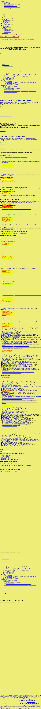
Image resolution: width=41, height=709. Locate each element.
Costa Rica (4, 12)
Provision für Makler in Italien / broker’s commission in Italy (12, 438)
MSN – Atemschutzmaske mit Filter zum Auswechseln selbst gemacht (14, 381)
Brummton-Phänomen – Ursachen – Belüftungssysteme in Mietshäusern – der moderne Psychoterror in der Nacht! (21, 379)
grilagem (21, 696)
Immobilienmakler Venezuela (9, 30)
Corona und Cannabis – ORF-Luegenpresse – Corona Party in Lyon (13, 389)
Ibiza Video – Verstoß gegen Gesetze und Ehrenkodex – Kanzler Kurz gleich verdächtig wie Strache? (19, 400)
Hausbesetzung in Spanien (32, 696)
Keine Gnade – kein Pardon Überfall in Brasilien (13, 136)
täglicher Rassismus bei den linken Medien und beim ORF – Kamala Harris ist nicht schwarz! (18, 334)
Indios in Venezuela (2, 700)
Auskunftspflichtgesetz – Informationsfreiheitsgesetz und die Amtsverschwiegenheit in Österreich (18, 195)
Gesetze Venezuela (7, 29)
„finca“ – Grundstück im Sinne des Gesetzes (9, 426)
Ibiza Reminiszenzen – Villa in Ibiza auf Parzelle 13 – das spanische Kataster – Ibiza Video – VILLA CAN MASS (21, 386)
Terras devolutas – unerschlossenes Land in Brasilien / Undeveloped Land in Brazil (16, 444)
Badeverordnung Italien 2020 (22, 695)
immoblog (4, 413)
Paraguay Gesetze (7, 21)
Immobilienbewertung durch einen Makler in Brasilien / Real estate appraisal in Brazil (16, 350)
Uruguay (3, 23)
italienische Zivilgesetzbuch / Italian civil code (10, 700)
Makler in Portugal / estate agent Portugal (9, 407)
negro (11, 705)
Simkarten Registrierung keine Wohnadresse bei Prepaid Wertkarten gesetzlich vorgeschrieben (18, 398)
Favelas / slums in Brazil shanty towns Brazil (9, 363)
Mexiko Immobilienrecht (8, 15)
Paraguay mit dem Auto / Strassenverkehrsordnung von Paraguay (13, 419)
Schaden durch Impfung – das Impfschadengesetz (10, 371)
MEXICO (4, 14)
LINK (6, 126)
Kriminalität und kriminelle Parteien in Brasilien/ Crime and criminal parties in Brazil (16, 384)
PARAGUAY (4, 19)
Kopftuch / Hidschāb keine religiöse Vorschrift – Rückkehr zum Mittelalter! (14, 187)
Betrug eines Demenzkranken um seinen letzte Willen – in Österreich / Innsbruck (15, 351)
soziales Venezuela (7, 32)
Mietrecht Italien (4, 703)
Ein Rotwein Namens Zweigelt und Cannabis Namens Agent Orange (13, 405)
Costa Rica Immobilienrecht (9, 13)
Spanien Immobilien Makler (9, 89)
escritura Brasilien (36, 695)
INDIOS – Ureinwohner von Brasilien (10, 6)
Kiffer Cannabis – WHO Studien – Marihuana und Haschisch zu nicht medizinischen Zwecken (22, 74)
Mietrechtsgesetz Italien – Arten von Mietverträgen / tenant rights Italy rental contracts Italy (21, 82)
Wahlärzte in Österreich (4, 221)
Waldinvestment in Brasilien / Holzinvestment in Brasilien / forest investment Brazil (16, 406)
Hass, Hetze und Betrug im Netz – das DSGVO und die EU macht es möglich (15, 366)
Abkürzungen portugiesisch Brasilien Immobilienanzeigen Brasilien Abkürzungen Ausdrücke (18, 365)
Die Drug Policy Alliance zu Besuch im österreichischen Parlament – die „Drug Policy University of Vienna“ (20, 390)
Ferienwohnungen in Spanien (11, 696)
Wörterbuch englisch (7, 27)
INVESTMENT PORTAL (6, 458)
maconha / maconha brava (6, 354)
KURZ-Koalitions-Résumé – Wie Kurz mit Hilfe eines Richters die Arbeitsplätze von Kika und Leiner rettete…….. (21, 352)
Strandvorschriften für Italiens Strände (21, 706)
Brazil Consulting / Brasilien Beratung (6, 463)
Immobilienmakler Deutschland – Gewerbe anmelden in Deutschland (13, 423)
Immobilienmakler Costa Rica (21, 697)
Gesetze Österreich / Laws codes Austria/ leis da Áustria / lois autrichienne (16, 76)
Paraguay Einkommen (6, 133)
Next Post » (10, 175)
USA (3, 25)
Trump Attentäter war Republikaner (8, 333)
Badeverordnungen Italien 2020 (14, 695)
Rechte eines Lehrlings (13, 706)
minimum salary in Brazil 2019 (28, 132)
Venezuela (4, 28)
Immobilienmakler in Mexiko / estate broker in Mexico (11, 408)
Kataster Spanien (32, 700)
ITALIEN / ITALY (5, 80)
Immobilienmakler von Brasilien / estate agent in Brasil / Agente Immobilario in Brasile (16, 420)
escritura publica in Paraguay (3, 696)
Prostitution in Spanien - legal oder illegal (5, 706)
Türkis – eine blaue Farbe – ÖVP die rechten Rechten (11, 336)
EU (2, 589)
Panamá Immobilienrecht (8, 18)
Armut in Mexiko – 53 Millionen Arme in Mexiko (10, 435)
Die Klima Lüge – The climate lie (7, 596)
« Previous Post (2, 175)
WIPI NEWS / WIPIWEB (9, 37)
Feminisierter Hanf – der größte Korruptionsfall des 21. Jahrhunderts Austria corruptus (16, 342)
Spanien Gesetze (7, 87)
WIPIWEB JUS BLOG (6, 457)
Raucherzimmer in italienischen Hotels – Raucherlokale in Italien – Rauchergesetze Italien (17, 364)
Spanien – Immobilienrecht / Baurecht (10, 86)
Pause (6, 175)
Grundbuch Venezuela (25, 696)
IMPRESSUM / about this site (7, 455)
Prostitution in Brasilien (35, 705)
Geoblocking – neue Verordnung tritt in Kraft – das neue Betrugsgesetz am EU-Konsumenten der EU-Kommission (21, 339)
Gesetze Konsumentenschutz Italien (10, 83)
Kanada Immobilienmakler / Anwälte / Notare (12, 10)
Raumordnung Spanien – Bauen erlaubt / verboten (10, 445)
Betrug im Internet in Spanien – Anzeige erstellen (10, 436)
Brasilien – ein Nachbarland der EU (8, 203)
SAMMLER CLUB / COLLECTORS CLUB (10, 459)
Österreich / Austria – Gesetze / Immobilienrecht (12, 75)
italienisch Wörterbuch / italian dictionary (11, 84)
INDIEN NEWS (5, 33)
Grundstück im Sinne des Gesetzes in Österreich (10, 430)
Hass (28, 696)
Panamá (3, 17)
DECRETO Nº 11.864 (12, 127)
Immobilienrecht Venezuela (8, 31)
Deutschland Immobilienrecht (9, 78)
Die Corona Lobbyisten (6, 216)
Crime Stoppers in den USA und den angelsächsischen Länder (12, 377)
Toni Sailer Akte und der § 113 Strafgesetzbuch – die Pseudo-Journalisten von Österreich (17, 439)
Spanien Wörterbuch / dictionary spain (10, 92)
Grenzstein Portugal (17, 696)
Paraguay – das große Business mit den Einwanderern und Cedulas (13, 411)
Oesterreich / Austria (5, 65)
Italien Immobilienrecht (8, 81)
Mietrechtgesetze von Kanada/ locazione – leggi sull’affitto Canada (13, 437)
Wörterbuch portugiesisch (8, 8)
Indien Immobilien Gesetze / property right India (12, 34)
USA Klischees (6, 26)
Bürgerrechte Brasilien (8, 157)
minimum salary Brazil (19, 132)
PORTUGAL (4, 93)
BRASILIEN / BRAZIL (6, 2)
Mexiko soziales (7, 16)
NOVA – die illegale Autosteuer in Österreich (9, 442)
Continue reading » (3, 131)
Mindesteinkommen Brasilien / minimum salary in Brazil (15, 100)
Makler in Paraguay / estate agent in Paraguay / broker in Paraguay (13, 421)
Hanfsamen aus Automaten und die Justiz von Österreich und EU (13, 443)
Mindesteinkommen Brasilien (10, 132)
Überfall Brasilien (24, 157)
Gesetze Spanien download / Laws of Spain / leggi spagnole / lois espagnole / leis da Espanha (20, 91)
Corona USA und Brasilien (6, 378)
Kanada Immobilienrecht (8, 11)
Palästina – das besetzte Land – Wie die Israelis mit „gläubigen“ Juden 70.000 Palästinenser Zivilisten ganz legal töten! (7, 192)
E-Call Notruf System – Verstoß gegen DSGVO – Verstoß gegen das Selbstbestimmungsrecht (18, 415)
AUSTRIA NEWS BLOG (8, 66)
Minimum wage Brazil (16, 157)
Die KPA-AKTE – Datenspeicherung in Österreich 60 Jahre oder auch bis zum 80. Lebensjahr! (22, 71)
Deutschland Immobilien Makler (9, 79)
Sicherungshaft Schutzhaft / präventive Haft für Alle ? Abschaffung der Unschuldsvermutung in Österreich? (20, 409)
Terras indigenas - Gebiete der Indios (30, 706)
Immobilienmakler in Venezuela (33, 697)
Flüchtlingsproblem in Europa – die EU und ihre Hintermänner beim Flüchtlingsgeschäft (17, 414)
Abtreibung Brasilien (5, 695)
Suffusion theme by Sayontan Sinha (24, 708)
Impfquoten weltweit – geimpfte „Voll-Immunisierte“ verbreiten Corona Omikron (15, 346)
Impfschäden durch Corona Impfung (23, 699)
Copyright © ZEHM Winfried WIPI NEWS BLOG (9, 708)
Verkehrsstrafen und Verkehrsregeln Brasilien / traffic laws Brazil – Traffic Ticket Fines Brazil (18, 355)
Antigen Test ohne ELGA (6, 367)
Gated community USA (6, 395)
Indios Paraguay (7, 22)
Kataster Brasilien (22, 700)
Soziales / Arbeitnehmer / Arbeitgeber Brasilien (12, 7)
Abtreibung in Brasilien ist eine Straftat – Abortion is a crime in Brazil (14, 418)
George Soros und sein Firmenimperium (9, 416)
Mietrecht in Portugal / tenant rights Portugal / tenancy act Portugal (17, 588)
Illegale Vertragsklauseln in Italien (10, 697)
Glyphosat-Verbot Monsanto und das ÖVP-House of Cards (12, 399)
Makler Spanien (31, 702)
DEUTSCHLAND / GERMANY (8, 77)
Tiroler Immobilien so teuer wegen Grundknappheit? (11, 425)
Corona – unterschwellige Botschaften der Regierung (11, 388)
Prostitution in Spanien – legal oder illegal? (13, 88)
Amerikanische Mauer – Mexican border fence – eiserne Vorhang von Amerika (15, 358)
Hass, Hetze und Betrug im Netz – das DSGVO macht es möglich (17, 67)
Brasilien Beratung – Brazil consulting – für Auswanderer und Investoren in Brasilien (16, 209)
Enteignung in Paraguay (29, 695)
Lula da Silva (14, 123)
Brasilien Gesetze (7, 3)
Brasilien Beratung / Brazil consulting (6, 207)
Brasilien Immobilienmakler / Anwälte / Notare (12, 4)
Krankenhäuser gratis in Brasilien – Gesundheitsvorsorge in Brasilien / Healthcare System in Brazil (18, 335)
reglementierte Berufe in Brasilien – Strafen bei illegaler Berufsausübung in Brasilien (16, 424)
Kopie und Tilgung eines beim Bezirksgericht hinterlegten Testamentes (14, 233)
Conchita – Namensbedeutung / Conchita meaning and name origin (13, 427)
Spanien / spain (4, 85)
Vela (35, 706)
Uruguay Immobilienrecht (8, 24)
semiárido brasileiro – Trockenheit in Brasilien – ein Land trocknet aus (14, 361)
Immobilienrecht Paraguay (8, 20)
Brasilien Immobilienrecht (8, 5)
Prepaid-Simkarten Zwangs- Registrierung (23, 705)
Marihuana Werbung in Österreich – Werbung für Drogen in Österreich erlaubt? (15, 392)
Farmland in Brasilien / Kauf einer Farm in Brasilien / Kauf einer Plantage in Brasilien (16, 362)
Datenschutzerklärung (6, 456)
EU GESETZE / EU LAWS (9, 96)
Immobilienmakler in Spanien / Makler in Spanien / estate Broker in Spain (18, 90)
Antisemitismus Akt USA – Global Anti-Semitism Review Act (12, 417)
